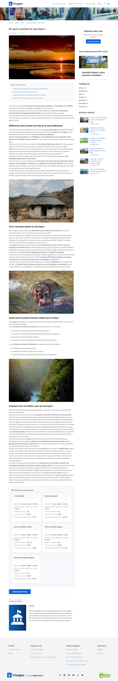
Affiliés (100, 653)
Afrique (81, 88)
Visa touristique (36, 649)
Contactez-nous (90, 3)
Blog (99, 3)
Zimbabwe (28, 130)
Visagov (15, 231)
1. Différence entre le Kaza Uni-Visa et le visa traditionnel (30, 89)
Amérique (82, 91)
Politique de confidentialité (77, 661)
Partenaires (102, 646)
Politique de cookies (74, 657)
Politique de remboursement (76, 664)
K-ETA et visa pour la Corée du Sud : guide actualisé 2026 (98, 120)
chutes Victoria (16, 415)
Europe (81, 97)
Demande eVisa (20, 591)
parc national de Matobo (52, 439)
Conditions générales (74, 653)
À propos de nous (15, 649)
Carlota (13, 33)
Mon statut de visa (59, 3)
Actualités (82, 103)
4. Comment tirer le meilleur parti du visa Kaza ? (27, 98)
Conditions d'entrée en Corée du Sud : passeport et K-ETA (97, 130)
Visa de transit (36, 653)
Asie (80, 94)
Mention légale (71, 649)
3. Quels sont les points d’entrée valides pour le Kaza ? (29, 95)
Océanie (82, 100)
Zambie (13, 130)
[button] (106, 4)
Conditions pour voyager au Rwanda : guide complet (97, 140)
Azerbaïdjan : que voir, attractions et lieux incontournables (97, 161)
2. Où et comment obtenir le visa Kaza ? (24, 92)
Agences (100, 649)
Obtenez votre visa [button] (74, 3)
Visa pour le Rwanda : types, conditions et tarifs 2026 (98, 151)
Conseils (82, 106)
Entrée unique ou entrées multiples (43, 657)
